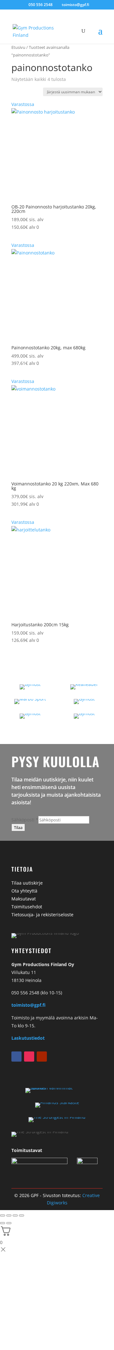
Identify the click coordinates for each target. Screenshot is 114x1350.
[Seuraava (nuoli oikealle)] (8, 1223)
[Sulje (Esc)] (21, 1215)
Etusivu (18, 47)
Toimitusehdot (26, 907)
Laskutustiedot (28, 1038)
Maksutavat (23, 899)
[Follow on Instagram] (29, 1056)
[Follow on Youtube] (42, 1056)
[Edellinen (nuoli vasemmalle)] (2, 1223)
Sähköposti (24, 820)
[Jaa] (15, 1215)
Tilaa (18, 827)
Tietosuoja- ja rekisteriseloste (42, 915)
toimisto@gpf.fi (28, 1005)
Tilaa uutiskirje (27, 883)
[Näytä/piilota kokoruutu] (8, 1215)
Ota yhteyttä (24, 891)
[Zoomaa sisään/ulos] (2, 1215)
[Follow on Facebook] (16, 1056)
